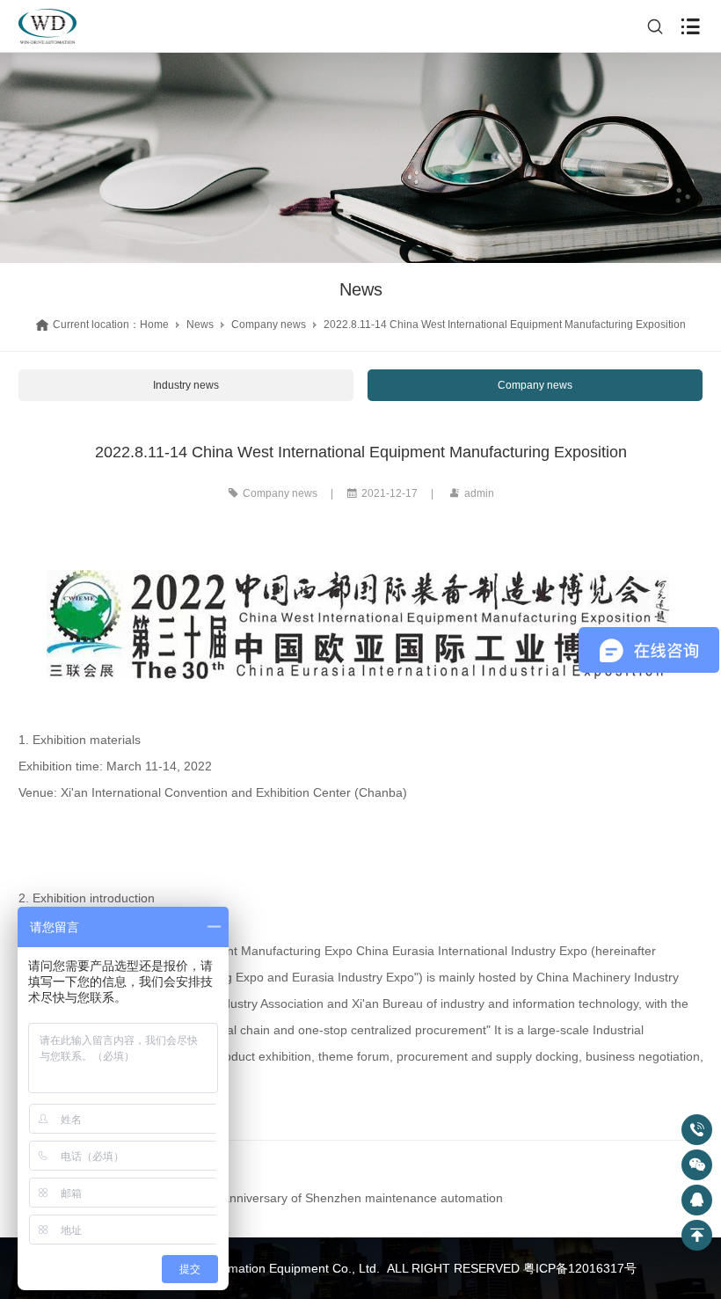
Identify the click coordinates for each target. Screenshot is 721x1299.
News (200, 324)
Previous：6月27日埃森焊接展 (119, 1171)
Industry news (186, 385)
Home (154, 324)
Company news (268, 324)
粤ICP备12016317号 (580, 1268)
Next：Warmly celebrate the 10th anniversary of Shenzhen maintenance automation (269, 1198)
